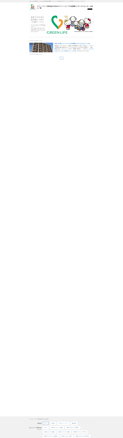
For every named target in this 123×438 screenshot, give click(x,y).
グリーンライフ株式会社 (33, 1)
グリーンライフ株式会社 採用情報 (45, 1)
